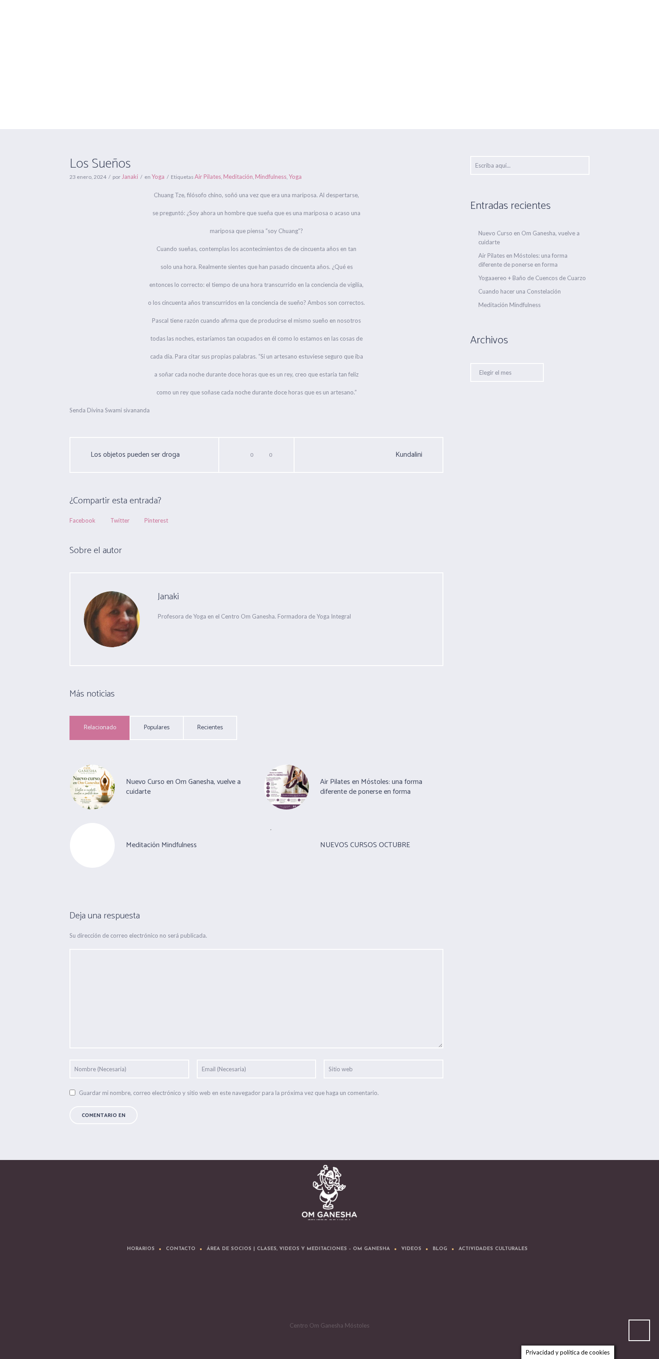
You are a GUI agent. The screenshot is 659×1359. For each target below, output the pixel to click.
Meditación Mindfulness (161, 845)
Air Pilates (208, 176)
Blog (440, 1248)
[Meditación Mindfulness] (92, 845)
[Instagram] (358, 1292)
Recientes (210, 728)
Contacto (180, 1248)
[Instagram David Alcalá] (385, 1292)
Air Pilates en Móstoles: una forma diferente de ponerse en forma (371, 787)
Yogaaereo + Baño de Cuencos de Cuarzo (532, 277)
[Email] (162, 634)
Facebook (82, 520)
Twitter (120, 520)
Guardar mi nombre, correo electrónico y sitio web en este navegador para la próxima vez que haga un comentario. (229, 1092)
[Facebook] (216, 634)
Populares (156, 728)
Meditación (238, 176)
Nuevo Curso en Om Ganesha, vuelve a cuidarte (183, 787)
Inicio (531, 106)
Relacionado (100, 728)
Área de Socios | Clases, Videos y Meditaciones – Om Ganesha (298, 1248)
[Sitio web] (180, 634)
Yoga (548, 106)
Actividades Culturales (493, 1248)
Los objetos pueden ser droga (135, 455)
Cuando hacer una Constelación (519, 291)
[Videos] (331, 1292)
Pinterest (156, 520)
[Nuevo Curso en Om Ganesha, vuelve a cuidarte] (92, 786)
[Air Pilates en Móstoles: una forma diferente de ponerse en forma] (286, 786)
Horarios (141, 1248)
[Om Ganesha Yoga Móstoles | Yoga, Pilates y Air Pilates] (329, 1192)
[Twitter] (198, 634)
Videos (411, 1248)
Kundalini (408, 455)
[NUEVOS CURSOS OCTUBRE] (286, 844)
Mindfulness (270, 176)
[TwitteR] (277, 1292)
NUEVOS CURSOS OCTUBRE (365, 845)
